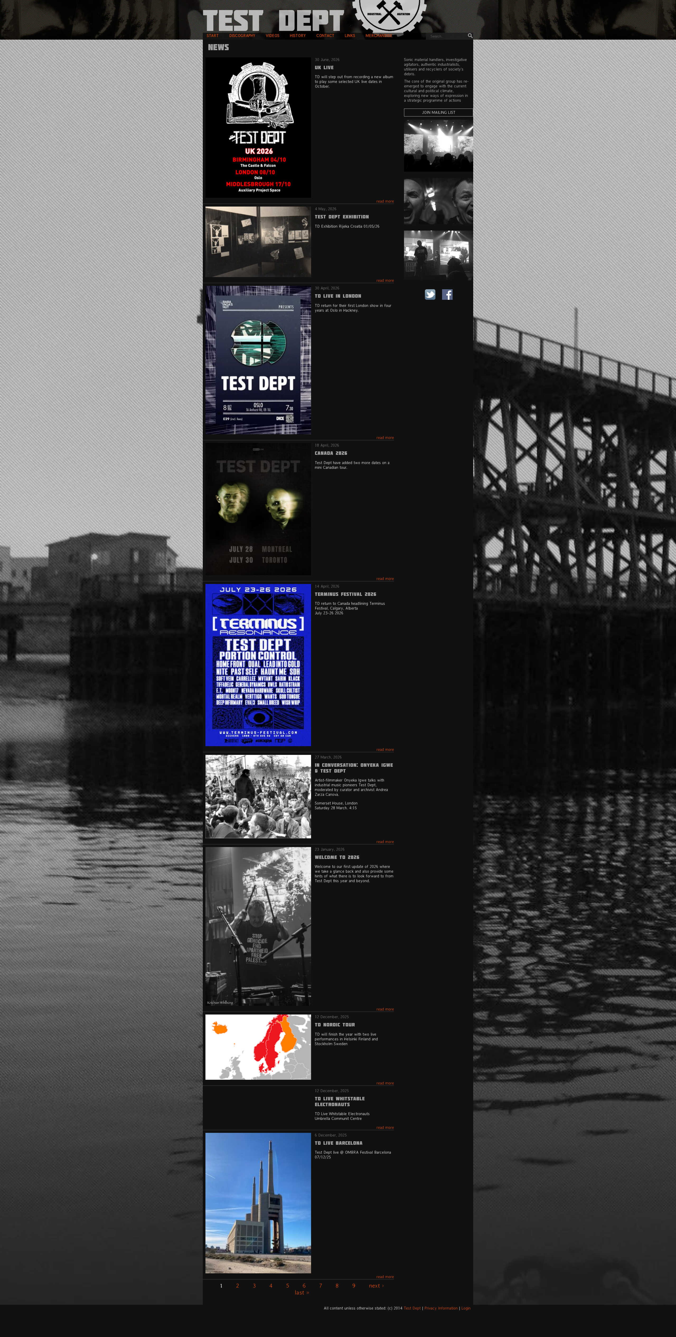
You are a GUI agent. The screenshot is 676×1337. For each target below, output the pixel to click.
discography (242, 35)
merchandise (379, 35)
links (350, 35)
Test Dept (412, 1308)
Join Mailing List (439, 112)
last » (302, 1292)
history (298, 35)
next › (376, 1285)
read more (385, 201)
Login (466, 1308)
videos (272, 35)
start (213, 35)
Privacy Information (441, 1308)
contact (325, 35)
